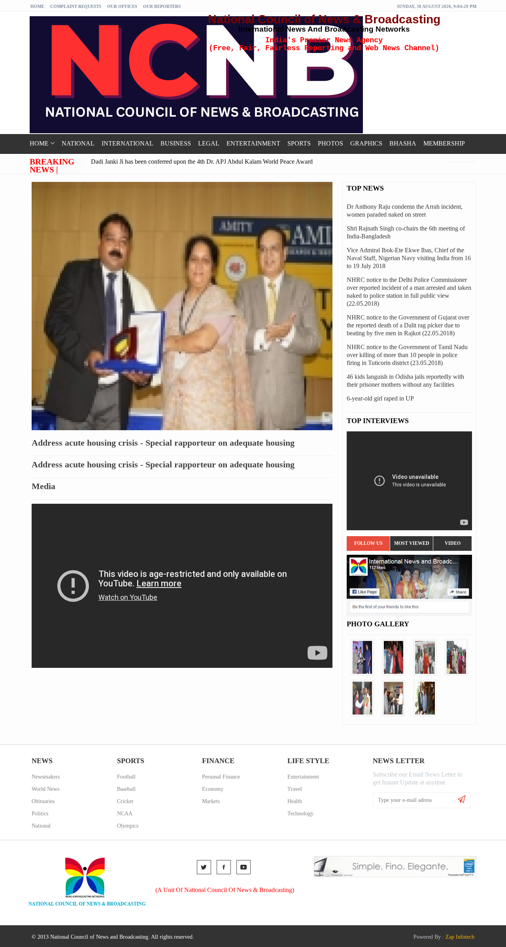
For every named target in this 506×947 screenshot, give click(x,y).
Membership (444, 143)
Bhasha (402, 143)
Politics (40, 814)
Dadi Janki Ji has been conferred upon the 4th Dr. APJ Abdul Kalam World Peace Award (202, 161)
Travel (294, 789)
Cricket (125, 801)
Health (294, 801)
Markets (211, 801)
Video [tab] (453, 543)
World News (45, 789)
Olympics (127, 826)
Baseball (126, 789)
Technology (300, 814)
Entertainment (253, 143)
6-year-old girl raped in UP (380, 398)
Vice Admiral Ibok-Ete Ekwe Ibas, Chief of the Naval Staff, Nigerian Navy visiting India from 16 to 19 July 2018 (409, 258)
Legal (208, 143)
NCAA (124, 814)
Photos (330, 143)
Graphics (366, 143)
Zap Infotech (460, 937)
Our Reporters (162, 6)
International (127, 143)
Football (126, 777)
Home (37, 6)
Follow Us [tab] (368, 543)
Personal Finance (221, 777)
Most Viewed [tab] (411, 543)
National (78, 143)
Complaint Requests (75, 6)
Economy (212, 789)
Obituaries (43, 801)
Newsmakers (46, 777)
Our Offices (122, 6)
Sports (299, 143)
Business (175, 143)
